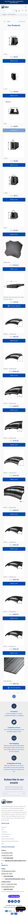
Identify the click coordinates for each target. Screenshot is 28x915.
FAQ (2, 829)
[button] (25, 7)
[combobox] (8, 11)
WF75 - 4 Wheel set (9, 646)
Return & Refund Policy (7, 839)
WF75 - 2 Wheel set (9, 612)
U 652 (5, 54)
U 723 (5, 89)
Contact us (4, 832)
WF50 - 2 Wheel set (9, 542)
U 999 (5, 193)
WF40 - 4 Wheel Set (9, 507)
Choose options (15, 306)
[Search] (13, 10)
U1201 (5, 228)
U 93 (4, 123)
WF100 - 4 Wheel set (9, 369)
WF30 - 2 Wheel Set (9, 403)
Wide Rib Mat (7, 681)
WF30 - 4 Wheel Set (9, 438)
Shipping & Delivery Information (10, 841)
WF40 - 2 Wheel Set (9, 473)
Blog (2, 843)
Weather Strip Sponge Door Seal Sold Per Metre (13, 298)
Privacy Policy (5, 836)
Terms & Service (5, 834)
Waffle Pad (6, 262)
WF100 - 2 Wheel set (9, 334)
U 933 (5, 158)
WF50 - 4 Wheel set (9, 577)
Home (4, 14)
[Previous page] (5, 693)
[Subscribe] (23, 793)
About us (3, 827)
